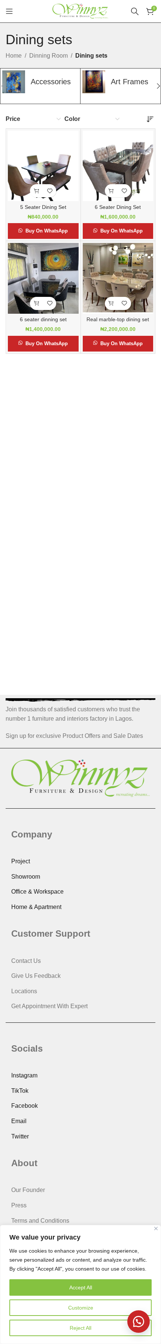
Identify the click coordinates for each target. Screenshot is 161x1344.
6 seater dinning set (43, 319)
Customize (80, 1308)
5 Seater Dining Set (43, 207)
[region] (80, 1284)
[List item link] (80, 861)
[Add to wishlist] (49, 190)
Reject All (80, 1328)
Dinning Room (48, 55)
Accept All (80, 1287)
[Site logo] (80, 10)
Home (14, 55)
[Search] (134, 11)
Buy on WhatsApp (46, 231)
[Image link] (80, 778)
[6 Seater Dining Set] (118, 166)
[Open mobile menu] (9, 11)
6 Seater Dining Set (118, 207)
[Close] (156, 1228)
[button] (36, 190)
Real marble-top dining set (117, 319)
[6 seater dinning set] (43, 278)
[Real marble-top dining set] (118, 278)
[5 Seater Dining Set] (43, 166)
